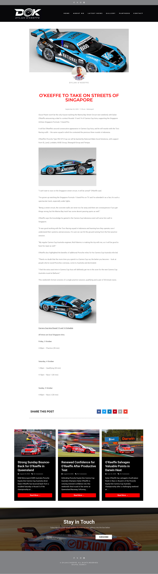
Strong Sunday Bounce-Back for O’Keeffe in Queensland (34, 466)
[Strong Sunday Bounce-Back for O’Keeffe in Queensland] (35, 443)
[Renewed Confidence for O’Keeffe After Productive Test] (78, 443)
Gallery (111, 13)
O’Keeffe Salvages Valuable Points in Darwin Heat (117, 466)
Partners (124, 13)
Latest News (95, 13)
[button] (99, 411)
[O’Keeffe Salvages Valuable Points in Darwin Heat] (122, 443)
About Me (78, 13)
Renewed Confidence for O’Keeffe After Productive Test (78, 466)
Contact (138, 13)
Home (67, 13)
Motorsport (90, 109)
